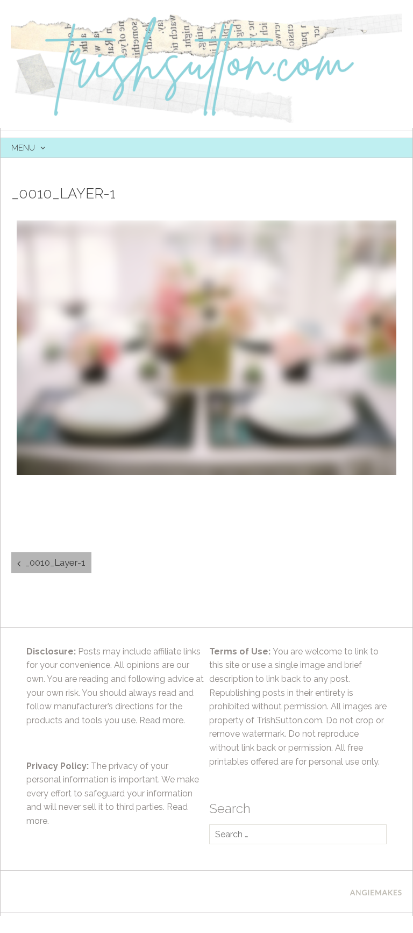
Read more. (162, 720)
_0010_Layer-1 (55, 562)
